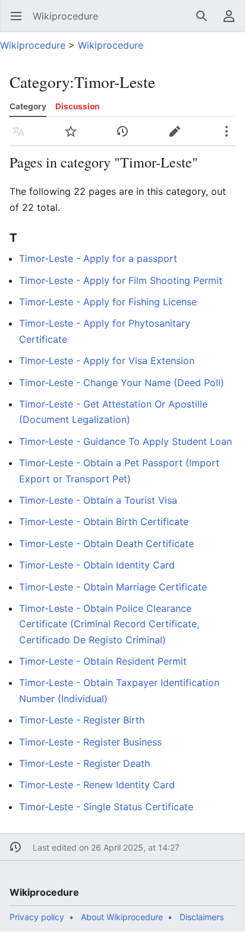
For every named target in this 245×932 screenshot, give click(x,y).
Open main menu (20, 22)
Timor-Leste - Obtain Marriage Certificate (113, 587)
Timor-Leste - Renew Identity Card (97, 785)
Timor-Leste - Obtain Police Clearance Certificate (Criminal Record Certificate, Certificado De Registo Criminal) (109, 624)
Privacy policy (37, 917)
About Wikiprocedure (122, 917)
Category (28, 106)
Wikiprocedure (32, 45)
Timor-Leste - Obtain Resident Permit (103, 661)
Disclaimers (202, 917)
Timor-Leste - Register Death (84, 763)
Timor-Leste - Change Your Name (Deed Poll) (121, 382)
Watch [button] (74, 137)
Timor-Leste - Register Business (90, 742)
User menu (233, 22)
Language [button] (22, 137)
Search (205, 22)
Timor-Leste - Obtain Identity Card (97, 565)
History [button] (126, 137)
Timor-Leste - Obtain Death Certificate (106, 543)
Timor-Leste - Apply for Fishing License (108, 302)
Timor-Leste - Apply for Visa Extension (106, 361)
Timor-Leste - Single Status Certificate (106, 807)
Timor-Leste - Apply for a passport (98, 258)
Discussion (77, 106)
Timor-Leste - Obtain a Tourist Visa (98, 500)
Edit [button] (178, 137)
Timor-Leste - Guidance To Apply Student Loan (125, 441)
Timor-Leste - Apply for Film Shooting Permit (120, 280)
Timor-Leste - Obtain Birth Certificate (104, 521)
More (230, 137)
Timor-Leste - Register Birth (82, 720)
